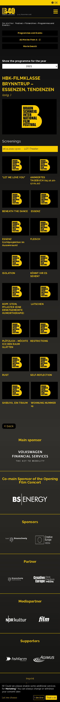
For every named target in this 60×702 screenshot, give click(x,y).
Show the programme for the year (24, 60)
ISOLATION (8, 273)
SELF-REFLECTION (41, 375)
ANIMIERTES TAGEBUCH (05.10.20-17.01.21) (43, 180)
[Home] (16, 12)
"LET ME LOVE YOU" (13, 177)
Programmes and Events (30, 33)
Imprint (30, 678)
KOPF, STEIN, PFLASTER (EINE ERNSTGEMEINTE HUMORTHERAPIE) (13, 309)
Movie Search (30, 46)
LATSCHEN (37, 304)
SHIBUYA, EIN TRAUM (15, 402)
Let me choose (9, 698)
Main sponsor (30, 440)
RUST (5, 375)
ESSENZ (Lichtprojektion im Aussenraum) (13, 242)
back (10, 426)
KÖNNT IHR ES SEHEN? (38, 275)
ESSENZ (35, 211)
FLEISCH (35, 239)
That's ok (51, 697)
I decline (39, 697)
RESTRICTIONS (39, 341)
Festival (19, 23)
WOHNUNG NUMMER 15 (43, 404)
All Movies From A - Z (30, 40)
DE (56, 2)
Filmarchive (30, 23)
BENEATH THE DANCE (15, 211)
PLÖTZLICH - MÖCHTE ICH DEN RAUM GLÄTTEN (15, 344)
